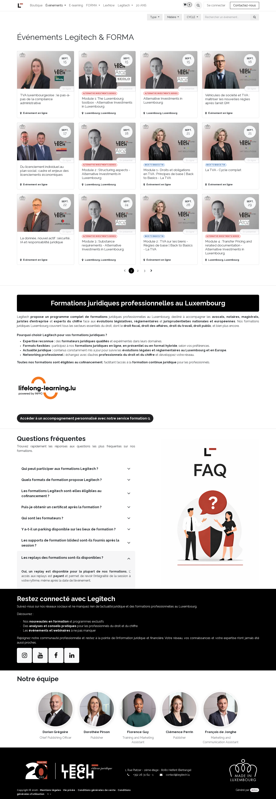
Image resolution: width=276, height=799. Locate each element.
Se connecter (216, 5)
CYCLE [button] (191, 17)
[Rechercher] (254, 17)
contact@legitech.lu (178, 774)
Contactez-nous (244, 5)
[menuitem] (36, 5)
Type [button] (153, 17)
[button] (198, 5)
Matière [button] (172, 17)
